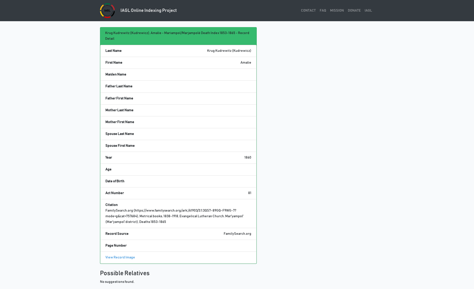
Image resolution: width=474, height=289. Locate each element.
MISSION (337, 10)
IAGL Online (148, 10)
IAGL (368, 10)
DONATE (354, 10)
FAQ (323, 10)
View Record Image (120, 257)
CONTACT (308, 10)
